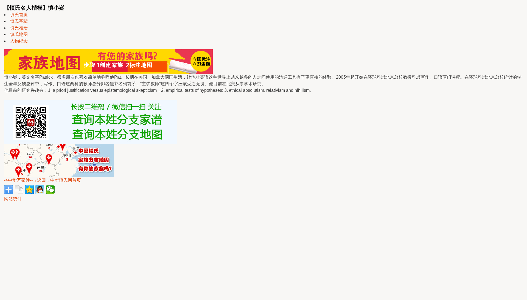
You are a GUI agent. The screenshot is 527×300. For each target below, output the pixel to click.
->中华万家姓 (17, 180)
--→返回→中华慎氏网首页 (55, 180)
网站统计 (13, 198)
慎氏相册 (19, 27)
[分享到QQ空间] (29, 189)
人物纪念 (19, 41)
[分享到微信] (50, 189)
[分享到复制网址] (19, 189)
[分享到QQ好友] (39, 189)
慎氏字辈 (19, 21)
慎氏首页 (19, 14)
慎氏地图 (19, 34)
